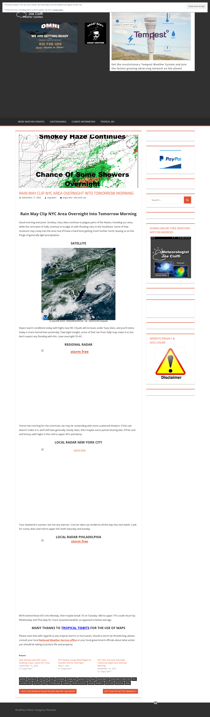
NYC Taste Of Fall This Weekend (119, 692)
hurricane (71, 679)
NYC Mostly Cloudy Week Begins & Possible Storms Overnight (74, 661)
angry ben (67, 197)
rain (44, 683)
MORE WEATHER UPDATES (31, 121)
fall (52, 679)
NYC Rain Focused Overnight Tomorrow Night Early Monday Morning (112, 663)
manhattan (83, 679)
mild (93, 679)
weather (109, 683)
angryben (51, 197)
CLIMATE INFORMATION (83, 121)
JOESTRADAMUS (58, 121)
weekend (119, 683)
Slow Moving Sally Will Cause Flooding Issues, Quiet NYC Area (34, 661)
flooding (60, 679)
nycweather (25, 683)
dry (46, 679)
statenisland (54, 683)
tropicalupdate (79, 683)
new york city (80, 197)
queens (36, 683)
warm (91, 683)
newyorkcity (103, 679)
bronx (23, 679)
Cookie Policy (58, 10)
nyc (134, 679)
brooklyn (32, 679)
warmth (99, 683)
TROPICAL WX (107, 121)
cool (40, 679)
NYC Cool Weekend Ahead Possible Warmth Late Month (48, 692)
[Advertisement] (105, 94)
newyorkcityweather (121, 679)
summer (66, 683)
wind (127, 683)
